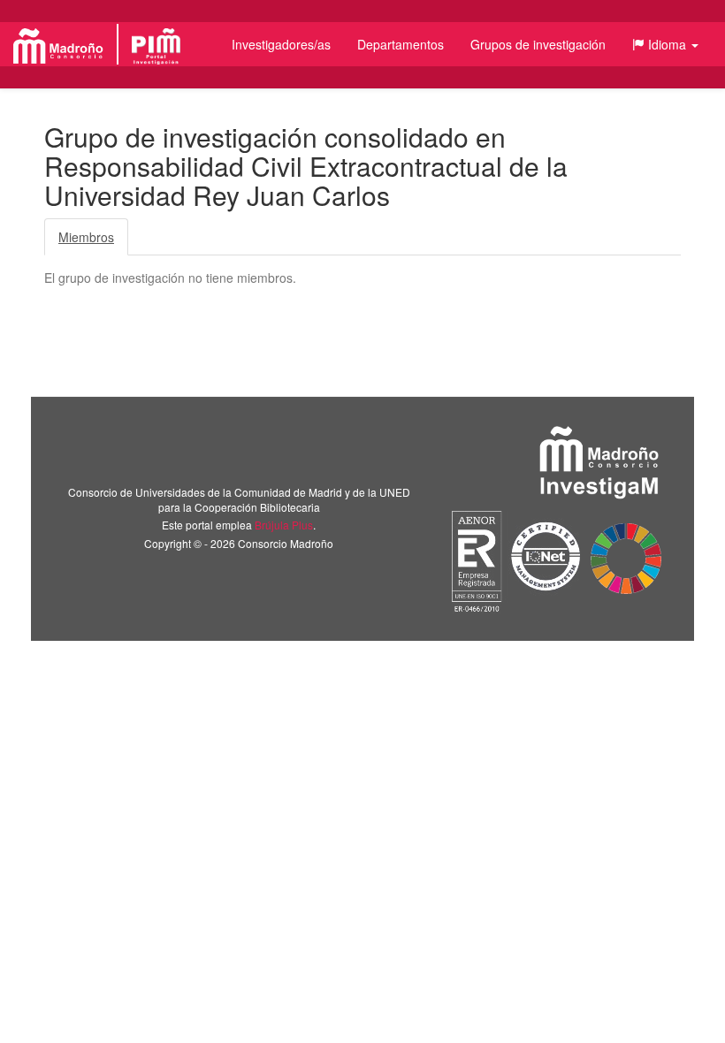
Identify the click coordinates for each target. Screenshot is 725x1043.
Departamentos (400, 44)
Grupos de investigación (538, 44)
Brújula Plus (284, 524)
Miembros (86, 237)
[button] (665, 44)
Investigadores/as (281, 44)
